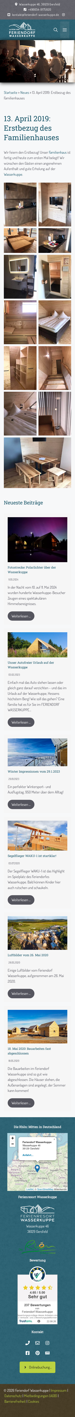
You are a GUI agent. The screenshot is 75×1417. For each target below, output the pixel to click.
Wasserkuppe (13, 174)
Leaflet (29, 1189)
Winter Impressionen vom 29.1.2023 (34, 771)
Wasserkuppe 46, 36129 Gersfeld (39, 4)
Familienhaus (58, 152)
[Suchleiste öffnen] (55, 29)
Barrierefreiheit (15, 1401)
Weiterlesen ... (21, 616)
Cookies (33, 1401)
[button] (37, 1168)
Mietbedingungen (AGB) (40, 1395)
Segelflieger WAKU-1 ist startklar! (32, 856)
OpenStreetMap (45, 1189)
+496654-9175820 (39, 9)
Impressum (59, 1390)
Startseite (10, 92)
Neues (24, 92)
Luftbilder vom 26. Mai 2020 (28, 955)
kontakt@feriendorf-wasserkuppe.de (35, 15)
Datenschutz (13, 1395)
